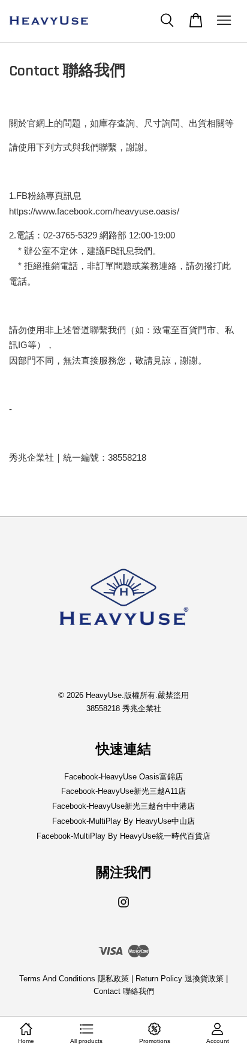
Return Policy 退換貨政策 (179, 978)
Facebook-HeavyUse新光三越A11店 (123, 791)
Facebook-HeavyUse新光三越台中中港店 (123, 806)
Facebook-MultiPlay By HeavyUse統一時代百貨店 (123, 836)
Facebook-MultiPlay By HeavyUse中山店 (123, 821)
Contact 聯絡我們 (124, 991)
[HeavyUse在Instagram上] (123, 907)
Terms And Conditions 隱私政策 (74, 978)
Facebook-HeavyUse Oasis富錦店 (123, 776)
